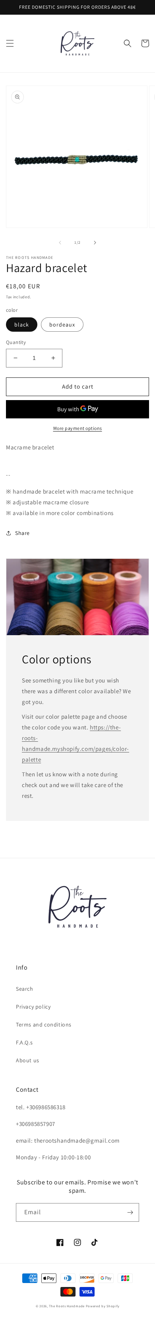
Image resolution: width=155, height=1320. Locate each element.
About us (27, 1060)
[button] (10, 43)
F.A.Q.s (24, 1042)
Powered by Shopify (103, 1306)
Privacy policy (33, 1006)
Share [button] (22, 533)
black (21, 324)
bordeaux (62, 324)
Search (24, 988)
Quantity (16, 342)
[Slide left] (60, 242)
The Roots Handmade (67, 1306)
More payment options (77, 428)
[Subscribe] (130, 1212)
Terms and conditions (44, 1024)
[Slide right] (95, 242)
